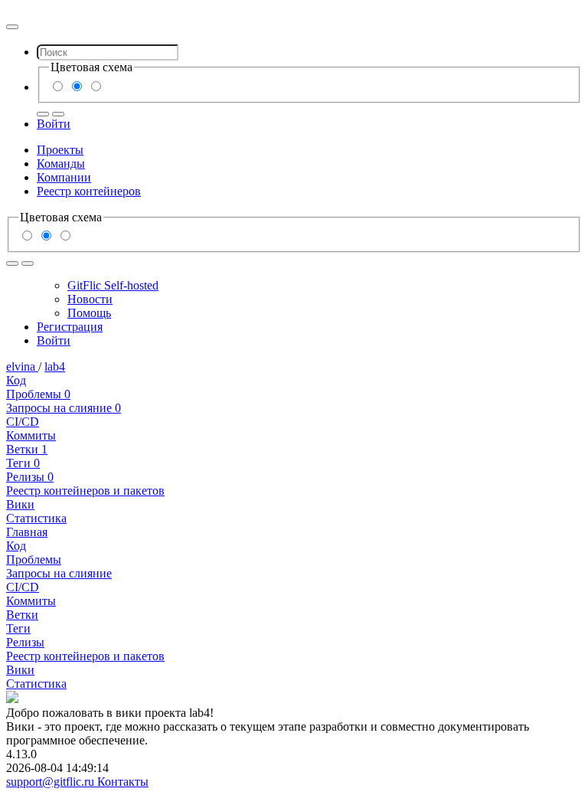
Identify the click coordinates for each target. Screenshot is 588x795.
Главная (26, 531)
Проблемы (38, 394)
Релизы (30, 476)
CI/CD (22, 421)
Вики (20, 504)
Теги (23, 462)
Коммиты (31, 435)
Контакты (123, 781)
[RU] (43, 114)
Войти (53, 123)
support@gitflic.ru (51, 781)
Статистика (36, 518)
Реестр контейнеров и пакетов (85, 490)
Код (16, 380)
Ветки (26, 449)
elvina (22, 366)
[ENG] (58, 114)
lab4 (54, 366)
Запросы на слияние (63, 407)
